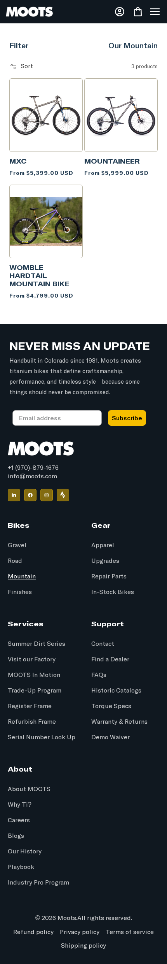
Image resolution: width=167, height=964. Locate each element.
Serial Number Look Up (41, 737)
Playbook (21, 867)
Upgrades (105, 561)
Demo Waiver (110, 737)
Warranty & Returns (119, 722)
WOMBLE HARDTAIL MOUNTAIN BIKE (39, 275)
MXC (18, 161)
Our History (25, 851)
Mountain (22, 576)
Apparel (102, 545)
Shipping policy (83, 946)
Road (15, 561)
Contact (102, 644)
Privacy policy (79, 932)
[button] (155, 11)
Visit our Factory (32, 659)
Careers (19, 820)
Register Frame (30, 706)
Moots (66, 918)
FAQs (98, 675)
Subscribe (127, 418)
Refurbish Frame (32, 722)
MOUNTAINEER (112, 161)
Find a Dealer (110, 659)
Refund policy (33, 932)
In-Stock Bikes (112, 592)
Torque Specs (111, 706)
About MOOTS (29, 789)
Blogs (16, 836)
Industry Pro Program (38, 882)
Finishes (20, 592)
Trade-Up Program (34, 690)
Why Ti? (19, 805)
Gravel (17, 545)
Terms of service (130, 932)
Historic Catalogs (116, 690)
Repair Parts (109, 576)
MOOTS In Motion (34, 675)
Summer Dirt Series (36, 644)
